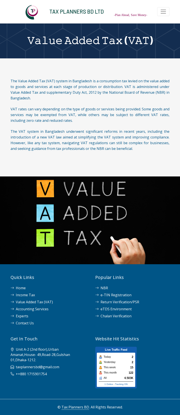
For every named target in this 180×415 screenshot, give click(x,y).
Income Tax (25, 295)
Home (21, 288)
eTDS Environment (116, 309)
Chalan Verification (116, 316)
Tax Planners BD (75, 407)
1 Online (108, 384)
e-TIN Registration (116, 295)
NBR (104, 288)
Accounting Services (32, 309)
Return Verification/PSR (120, 302)
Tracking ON (121, 384)
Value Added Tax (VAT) (34, 302)
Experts (22, 316)
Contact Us (25, 323)
